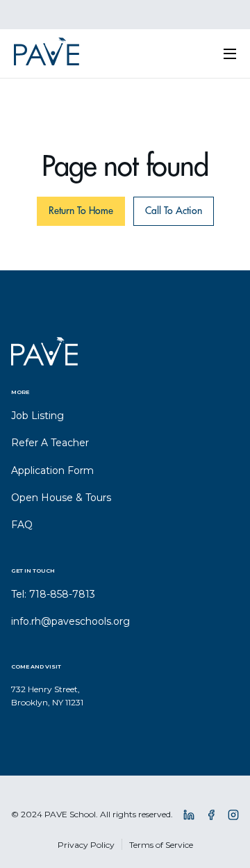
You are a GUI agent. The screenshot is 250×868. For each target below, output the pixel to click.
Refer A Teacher (50, 442)
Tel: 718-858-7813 (53, 594)
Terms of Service (161, 845)
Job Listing (37, 415)
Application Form (52, 470)
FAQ (22, 524)
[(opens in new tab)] (188, 817)
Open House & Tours (61, 497)
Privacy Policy (86, 845)
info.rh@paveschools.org (70, 621)
